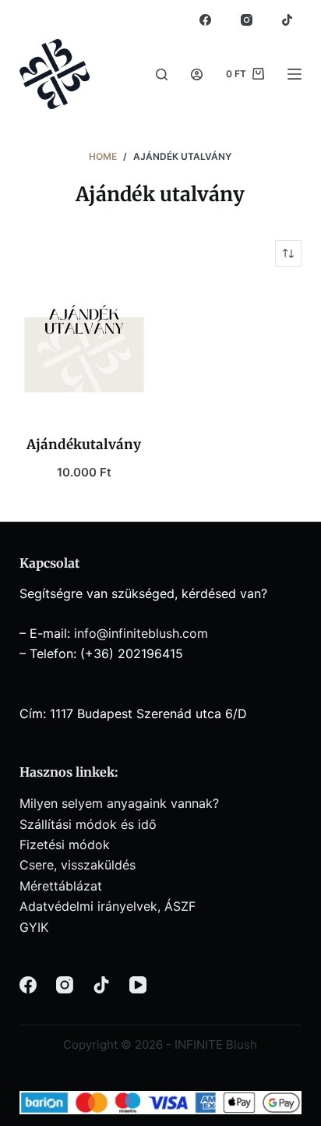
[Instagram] (246, 19)
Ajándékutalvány (83, 444)
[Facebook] (205, 19)
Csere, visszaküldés (77, 865)
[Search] (162, 74)
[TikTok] (287, 19)
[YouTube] (137, 984)
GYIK (33, 927)
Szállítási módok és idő (88, 824)
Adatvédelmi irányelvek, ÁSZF (107, 906)
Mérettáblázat (60, 886)
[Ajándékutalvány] (84, 351)
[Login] (197, 74)
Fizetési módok (64, 844)
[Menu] (294, 74)
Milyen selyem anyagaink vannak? (119, 803)
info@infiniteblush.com (141, 633)
